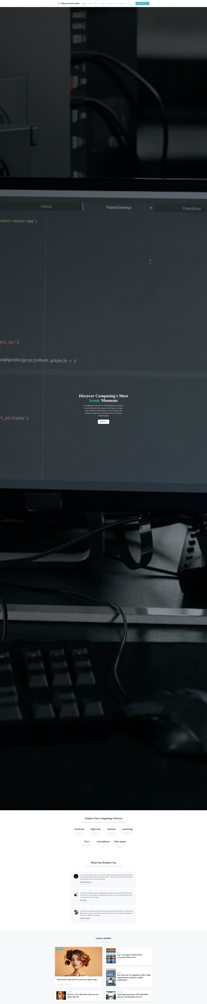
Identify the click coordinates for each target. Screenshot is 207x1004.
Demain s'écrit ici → (142, 3)
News (115, 3)
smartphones (122, 3)
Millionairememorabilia (69, 3)
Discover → (103, 421)
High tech (95, 3)
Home (83, 3)
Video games (129, 3)
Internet (102, 3)
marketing (109, 3)
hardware (89, 3)
